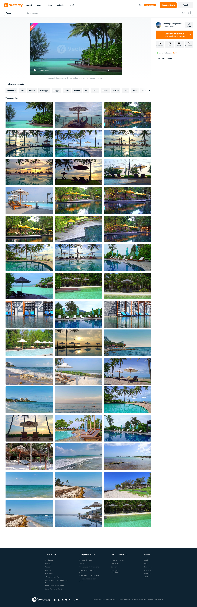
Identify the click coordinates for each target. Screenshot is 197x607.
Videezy (48, 567)
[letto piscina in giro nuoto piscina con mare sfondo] (29, 286)
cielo (126, 90)
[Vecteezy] (13, 5)
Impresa (48, 570)
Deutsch (147, 570)
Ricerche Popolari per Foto (89, 575)
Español (147, 563)
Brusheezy (49, 560)
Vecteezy (48, 563)
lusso (67, 90)
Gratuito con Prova (174, 34)
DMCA (81, 563)
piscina (105, 90)
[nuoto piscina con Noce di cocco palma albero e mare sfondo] (29, 115)
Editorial (60, 5)
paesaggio (44, 90)
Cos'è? (175, 53)
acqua (94, 90)
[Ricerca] (183, 13)
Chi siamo (114, 567)
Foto (39, 5)
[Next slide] (147, 90)
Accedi (185, 5)
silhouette (11, 90)
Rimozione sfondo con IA (54, 585)
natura (116, 90)
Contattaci (115, 563)
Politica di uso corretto (155, 599)
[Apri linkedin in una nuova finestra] (62, 599)
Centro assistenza (117, 560)
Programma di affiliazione (89, 567)
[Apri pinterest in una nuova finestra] (66, 599)
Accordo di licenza (86, 560)
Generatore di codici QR (54, 589)
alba (22, 90)
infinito (32, 90)
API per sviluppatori (52, 577)
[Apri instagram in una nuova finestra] (59, 599)
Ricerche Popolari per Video (87, 580)
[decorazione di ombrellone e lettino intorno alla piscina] (127, 115)
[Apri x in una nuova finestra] (74, 599)
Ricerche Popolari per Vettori (87, 571)
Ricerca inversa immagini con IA (56, 581)
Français (147, 573)
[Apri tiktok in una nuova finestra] (70, 599)
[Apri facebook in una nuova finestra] (55, 599)
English (147, 560)
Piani (141, 5)
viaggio (56, 90)
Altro (146, 577)
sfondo (77, 90)
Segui (189, 26)
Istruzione (49, 573)
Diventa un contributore (115, 571)
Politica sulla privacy (139, 599)
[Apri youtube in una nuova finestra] (77, 599)
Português (148, 567)
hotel (135, 90)
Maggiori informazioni (165, 58)
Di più (71, 5)
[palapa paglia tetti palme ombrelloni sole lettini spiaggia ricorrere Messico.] (29, 456)
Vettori (29, 5)
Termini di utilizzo (124, 599)
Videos (49, 5)
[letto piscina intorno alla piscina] (127, 513)
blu (86, 90)
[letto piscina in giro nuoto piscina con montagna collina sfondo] (127, 257)
